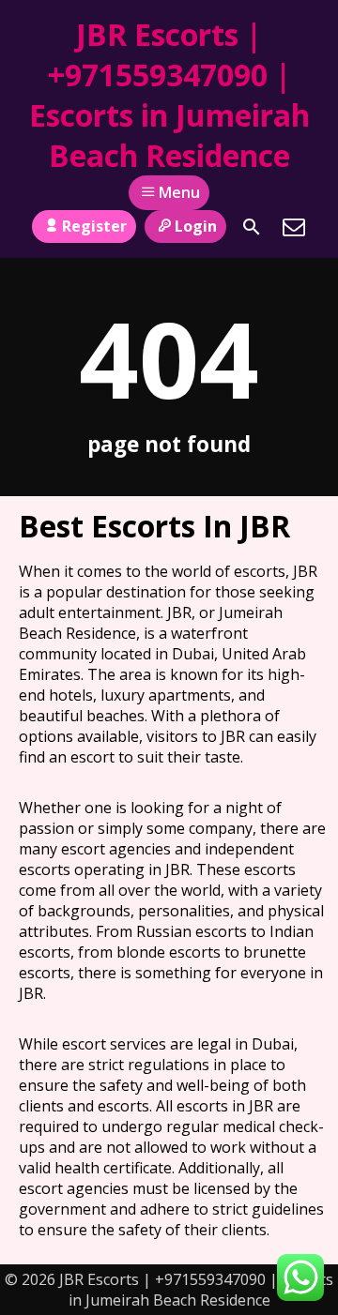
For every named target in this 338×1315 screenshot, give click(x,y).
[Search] (252, 227)
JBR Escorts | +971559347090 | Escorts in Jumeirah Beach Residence (169, 94)
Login (196, 226)
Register (94, 226)
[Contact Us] (294, 227)
